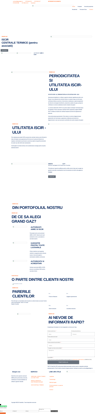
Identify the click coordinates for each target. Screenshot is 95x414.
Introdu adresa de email (52, 336)
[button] (13, 284)
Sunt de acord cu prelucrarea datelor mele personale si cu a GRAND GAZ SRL (70, 359)
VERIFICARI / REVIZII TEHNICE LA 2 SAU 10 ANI (38, 377)
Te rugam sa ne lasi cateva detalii (55, 348)
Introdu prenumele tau (76, 331)
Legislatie (51, 376)
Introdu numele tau (52, 331)
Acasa (73, 6)
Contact (91, 9)
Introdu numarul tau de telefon (54, 342)
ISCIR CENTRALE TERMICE (37, 385)
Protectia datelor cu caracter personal (56, 386)
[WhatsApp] (0, 413)
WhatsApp (3, 413)
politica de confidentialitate (78, 359)
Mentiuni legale (52, 382)
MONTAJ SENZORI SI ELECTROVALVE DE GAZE (37, 381)
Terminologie (52, 379)
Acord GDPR (50, 357)
